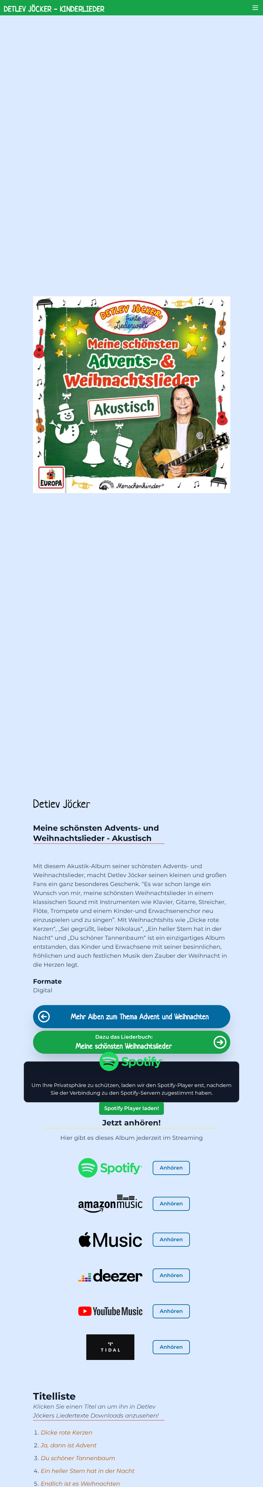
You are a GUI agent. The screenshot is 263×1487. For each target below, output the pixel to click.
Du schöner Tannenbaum (78, 1458)
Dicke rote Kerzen (66, 1432)
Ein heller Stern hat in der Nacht (87, 1471)
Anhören (171, 1168)
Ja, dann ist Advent (69, 1445)
